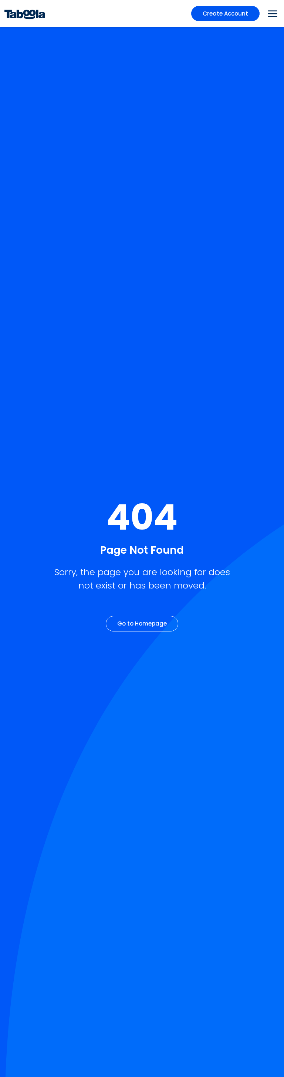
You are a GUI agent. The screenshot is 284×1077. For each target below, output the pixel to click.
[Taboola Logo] (24, 13)
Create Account (225, 13)
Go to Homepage (142, 623)
